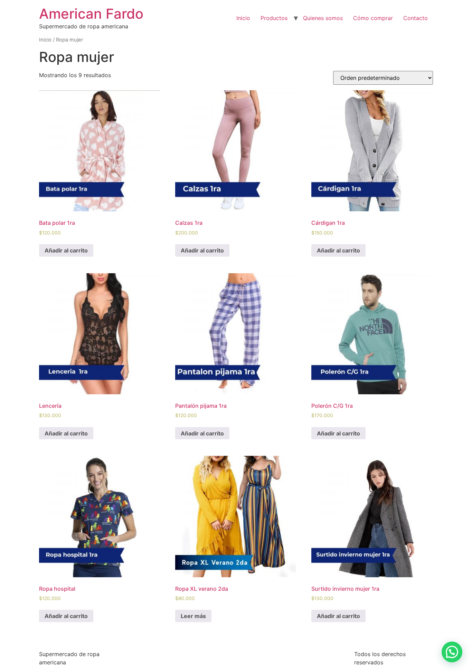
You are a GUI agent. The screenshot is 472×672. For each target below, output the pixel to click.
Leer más (193, 616)
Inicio (243, 18)
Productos (274, 18)
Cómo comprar (373, 18)
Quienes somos (323, 18)
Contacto (415, 18)
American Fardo (91, 13)
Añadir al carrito (66, 250)
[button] (452, 652)
